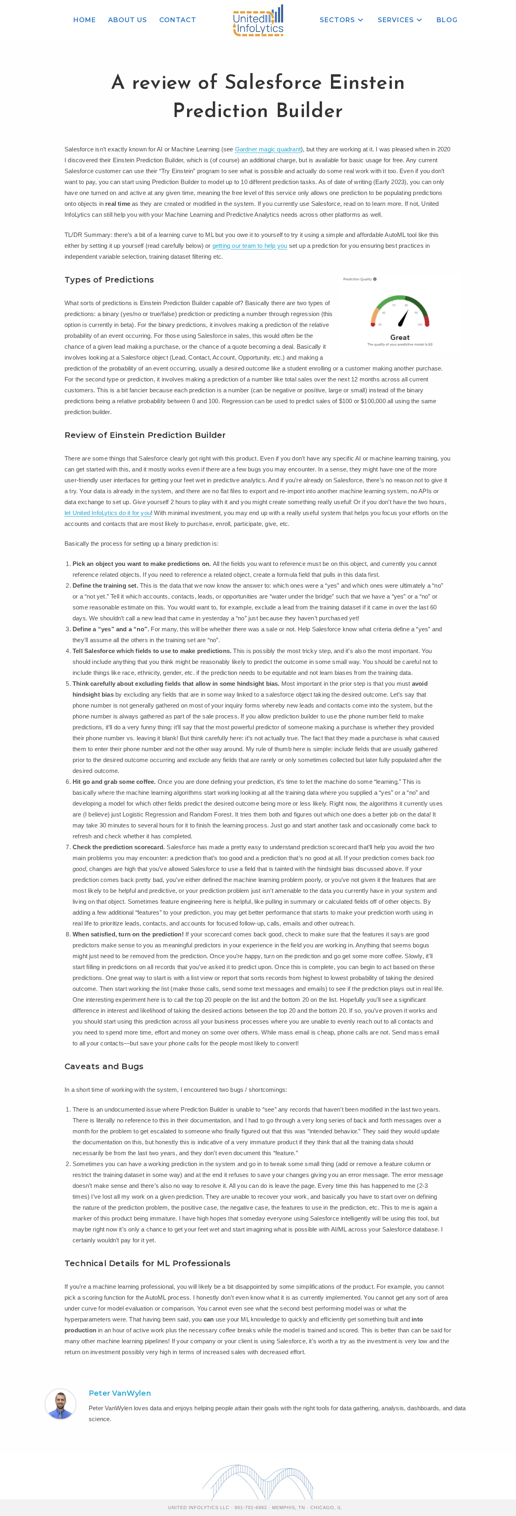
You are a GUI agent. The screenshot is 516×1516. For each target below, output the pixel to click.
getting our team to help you (249, 245)
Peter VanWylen (120, 1393)
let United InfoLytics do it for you (107, 512)
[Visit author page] (60, 1403)
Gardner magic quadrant (268, 149)
